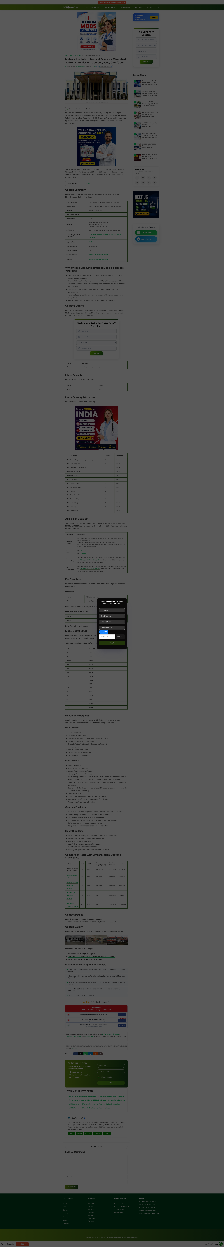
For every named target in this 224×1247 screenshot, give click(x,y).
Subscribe (112, 643)
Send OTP (104, 632)
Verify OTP (120, 636)
